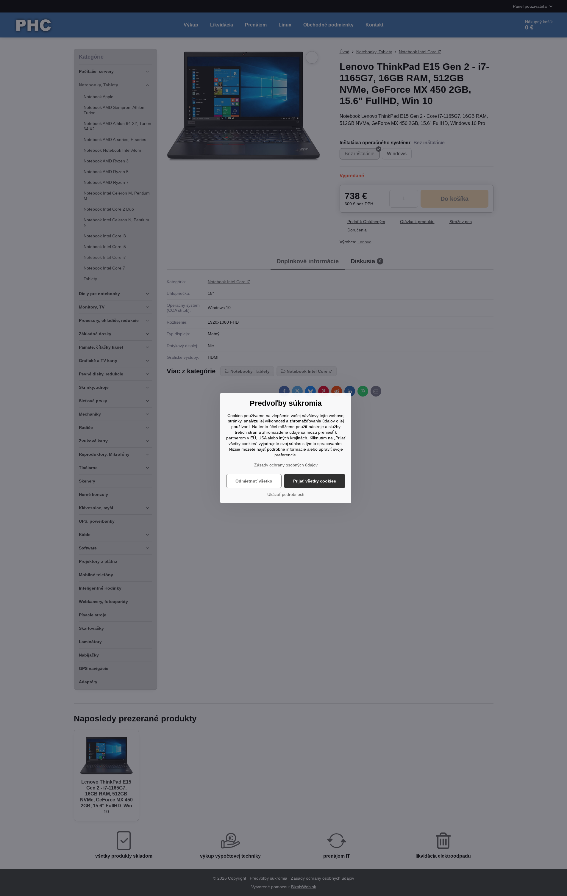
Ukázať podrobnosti (285, 494)
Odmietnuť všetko (253, 481)
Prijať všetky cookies (314, 481)
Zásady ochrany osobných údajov (286, 465)
